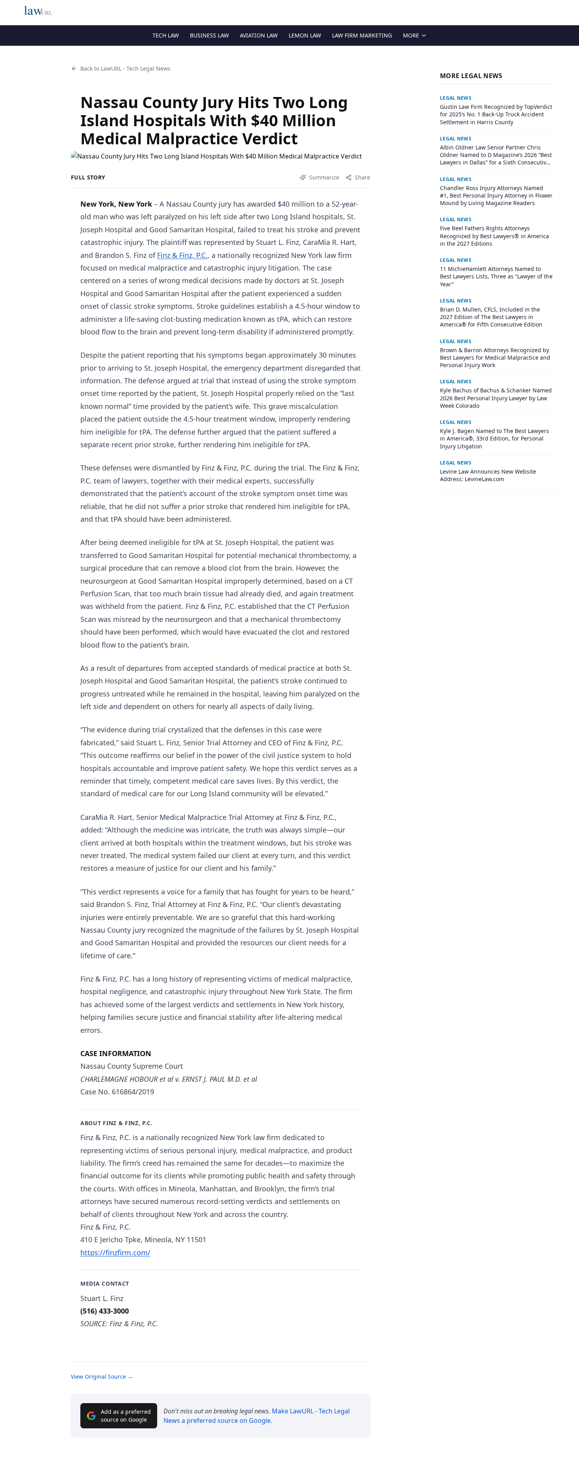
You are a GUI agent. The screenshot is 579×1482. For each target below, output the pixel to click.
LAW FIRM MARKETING (362, 35)
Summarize (324, 177)
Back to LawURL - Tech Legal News (125, 68)
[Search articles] (555, 11)
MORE (411, 35)
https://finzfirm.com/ (115, 1252)
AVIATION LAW (259, 35)
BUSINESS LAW (209, 35)
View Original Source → (102, 1376)
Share (362, 177)
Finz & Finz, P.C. (182, 255)
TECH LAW (165, 35)
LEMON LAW (305, 35)
